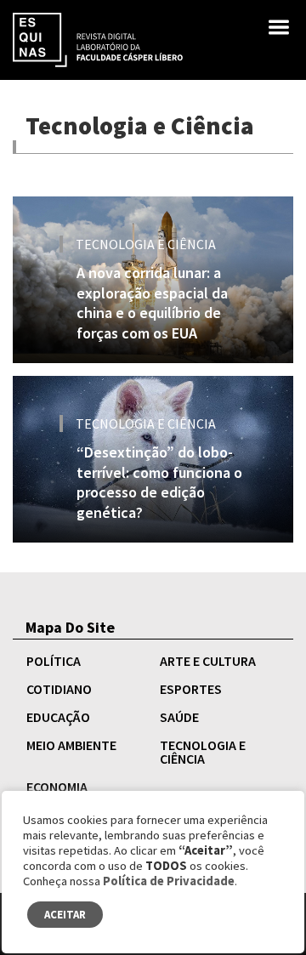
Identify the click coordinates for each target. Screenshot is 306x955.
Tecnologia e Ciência (203, 751)
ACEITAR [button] (65, 914)
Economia (57, 786)
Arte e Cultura (208, 660)
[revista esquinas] (98, 38)
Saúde (179, 716)
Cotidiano (59, 688)
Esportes (191, 688)
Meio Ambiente (71, 744)
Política (53, 660)
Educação (58, 716)
